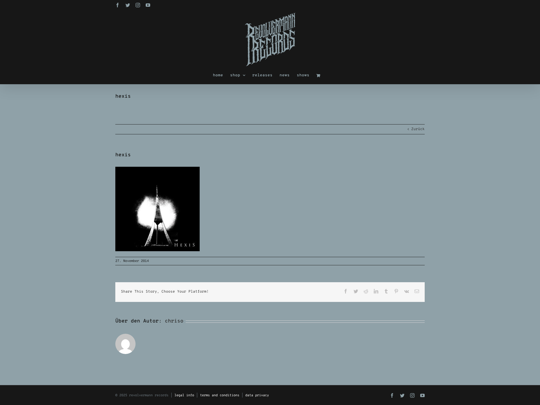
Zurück (418, 129)
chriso (174, 321)
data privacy (257, 395)
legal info (184, 395)
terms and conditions (219, 395)
